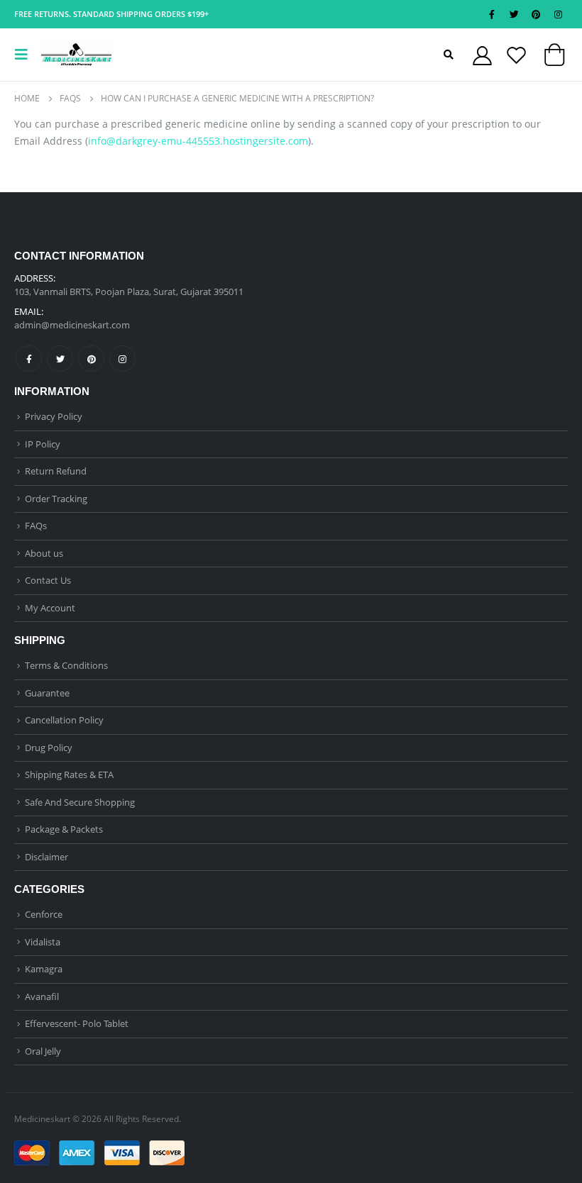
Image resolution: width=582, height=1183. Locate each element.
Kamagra (43, 968)
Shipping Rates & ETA (69, 774)
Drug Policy (48, 747)
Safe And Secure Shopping (80, 802)
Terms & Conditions (66, 665)
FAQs (36, 525)
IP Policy (42, 444)
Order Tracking (56, 498)
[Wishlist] (516, 55)
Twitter (60, 358)
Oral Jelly (43, 1051)
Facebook (29, 358)
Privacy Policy (53, 416)
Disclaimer (46, 856)
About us (44, 553)
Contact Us (48, 580)
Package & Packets (64, 829)
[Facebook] (492, 14)
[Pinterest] (536, 14)
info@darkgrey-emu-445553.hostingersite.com (198, 141)
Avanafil (42, 996)
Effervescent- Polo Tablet (76, 1023)
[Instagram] (558, 14)
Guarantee (47, 693)
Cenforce (43, 914)
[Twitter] (514, 14)
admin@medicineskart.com (72, 324)
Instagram (122, 358)
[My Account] (482, 55)
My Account (50, 607)
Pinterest (91, 358)
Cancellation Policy (64, 719)
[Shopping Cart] (554, 58)
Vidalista (42, 941)
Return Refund (56, 471)
